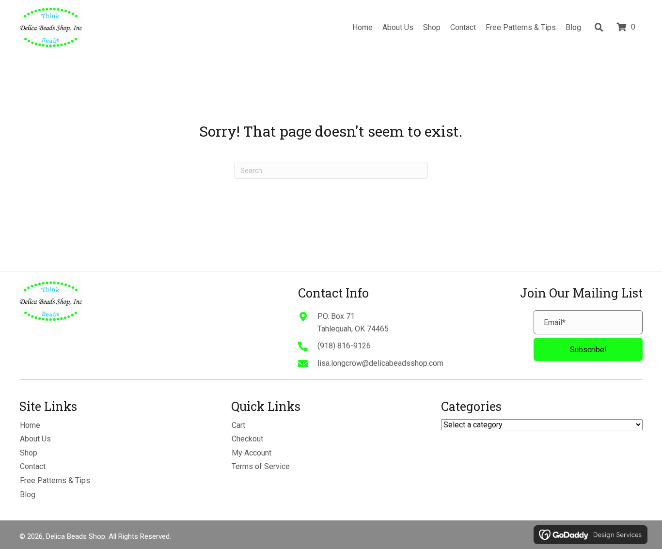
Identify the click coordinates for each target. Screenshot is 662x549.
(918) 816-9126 (344, 345)
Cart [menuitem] (238, 425)
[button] (588, 349)
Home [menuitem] (30, 425)
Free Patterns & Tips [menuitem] (55, 480)
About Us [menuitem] (35, 438)
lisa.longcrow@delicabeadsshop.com (380, 363)
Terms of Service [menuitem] (261, 466)
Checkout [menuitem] (247, 438)
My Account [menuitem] (251, 452)
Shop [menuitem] (28, 452)
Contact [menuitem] (33, 466)
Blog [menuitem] (27, 494)
